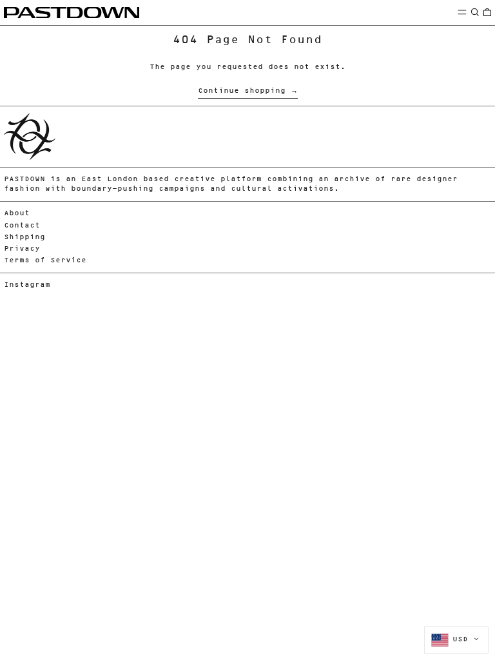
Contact (22, 225)
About (17, 213)
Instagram (27, 285)
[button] (475, 12)
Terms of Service (45, 260)
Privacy (22, 249)
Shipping (24, 237)
